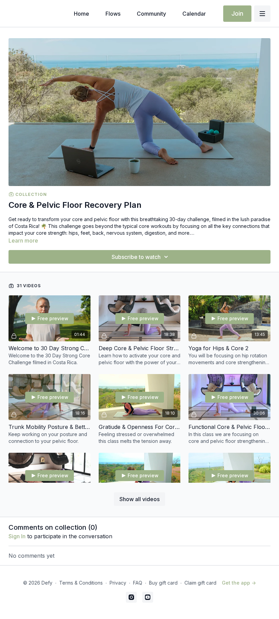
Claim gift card (200, 583)
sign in (17, 536)
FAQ (137, 583)
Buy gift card (163, 583)
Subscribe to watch (136, 256)
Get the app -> (239, 583)
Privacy (118, 583)
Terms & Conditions (81, 583)
